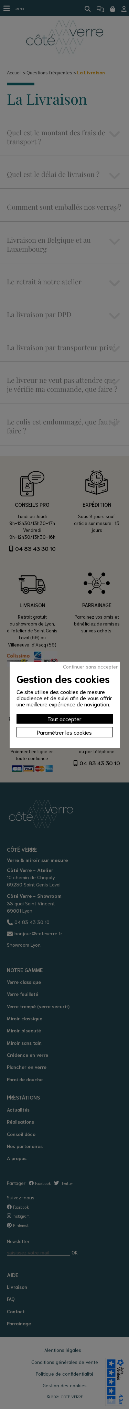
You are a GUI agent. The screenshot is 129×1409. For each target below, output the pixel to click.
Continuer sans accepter (90, 666)
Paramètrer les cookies (64, 732)
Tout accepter (64, 718)
